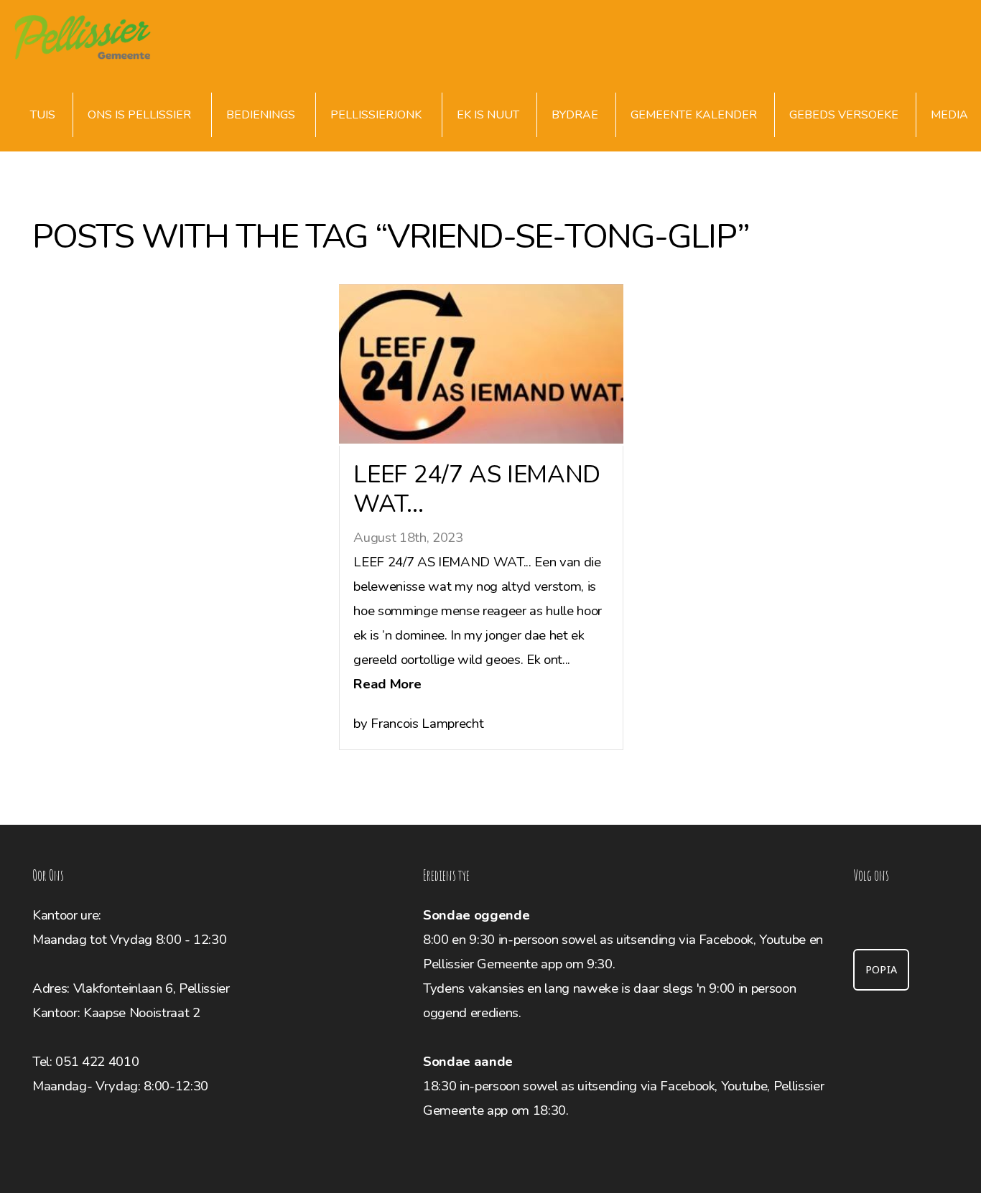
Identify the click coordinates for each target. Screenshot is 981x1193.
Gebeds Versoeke (843, 115)
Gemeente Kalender (694, 115)
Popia (881, 969)
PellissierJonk (377, 115)
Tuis (42, 115)
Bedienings (262, 115)
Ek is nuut (488, 115)
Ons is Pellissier (141, 115)
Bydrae (575, 115)
